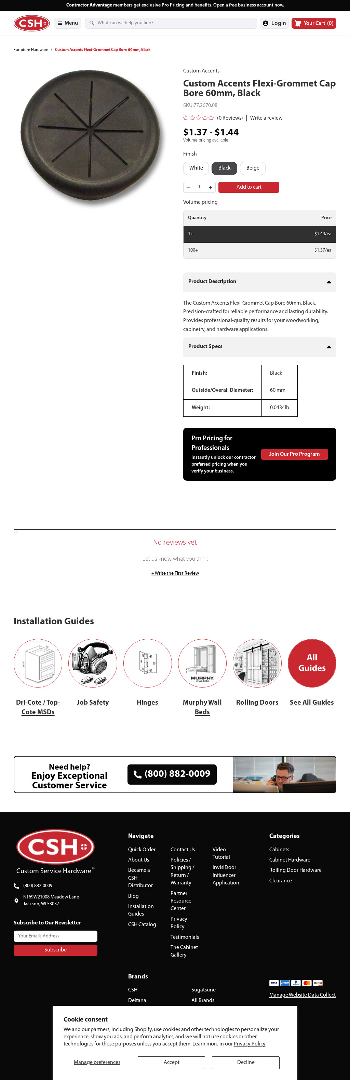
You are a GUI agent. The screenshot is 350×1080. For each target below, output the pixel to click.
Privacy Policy (250, 1044)
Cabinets (279, 850)
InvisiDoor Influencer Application (226, 875)
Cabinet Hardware (289, 860)
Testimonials (185, 937)
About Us (138, 860)
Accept (171, 1062)
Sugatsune (203, 990)
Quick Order (142, 850)
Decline (246, 1062)
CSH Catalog (142, 925)
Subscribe (55, 950)
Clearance (280, 881)
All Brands (202, 1000)
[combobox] (162, 23)
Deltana (137, 1000)
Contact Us (183, 850)
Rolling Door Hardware (295, 871)
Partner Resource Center (181, 901)
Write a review (266, 118)
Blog (133, 896)
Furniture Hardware (31, 50)
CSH (132, 990)
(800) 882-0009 (37, 886)
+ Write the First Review (175, 573)
